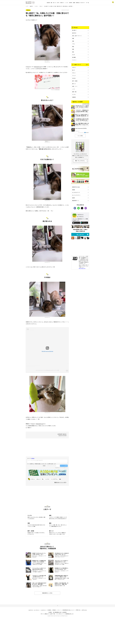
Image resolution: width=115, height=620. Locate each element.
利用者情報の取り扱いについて (68, 610)
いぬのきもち (43, 610)
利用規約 (54, 610)
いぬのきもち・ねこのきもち (33, 610)
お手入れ (74, 67)
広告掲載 (49, 610)
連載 (51, 2)
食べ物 (58, 2)
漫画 (73, 41)
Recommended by (81, 132)
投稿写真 (70, 2)
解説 (73, 52)
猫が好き (31, 6)
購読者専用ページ (75, 200)
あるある (74, 78)
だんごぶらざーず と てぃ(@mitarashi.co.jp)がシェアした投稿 (47, 370)
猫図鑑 (74, 2)
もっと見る (80, 135)
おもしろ (38, 479)
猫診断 (73, 197)
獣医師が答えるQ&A (76, 187)
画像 (73, 49)
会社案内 (50, 612)
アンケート (74, 60)
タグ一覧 (87, 2)
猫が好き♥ (74, 33)
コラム (73, 43)
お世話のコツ (62, 2)
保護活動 (74, 97)
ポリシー (59, 610)
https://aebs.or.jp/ (82, 268)
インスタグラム (54, 479)
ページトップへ (57, 605)
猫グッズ (74, 83)
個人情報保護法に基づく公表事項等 (59, 612)
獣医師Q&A (78, 2)
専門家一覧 (78, 610)
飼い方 (73, 70)
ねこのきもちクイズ (76, 192)
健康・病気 (74, 91)
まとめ (73, 54)
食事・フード (74, 86)
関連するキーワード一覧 (60, 482)
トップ (27, 6)
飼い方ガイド (83, 2)
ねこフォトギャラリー (76, 195)
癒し (43, 479)
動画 (60, 479)
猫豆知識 (48, 2)
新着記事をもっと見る (47, 593)
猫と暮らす (74, 30)
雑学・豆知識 (74, 81)
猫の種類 (74, 57)
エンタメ (66, 2)
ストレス (74, 75)
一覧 (86, 64)
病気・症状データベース (76, 35)
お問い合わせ (84, 610)
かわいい (41, 6)
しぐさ (73, 89)
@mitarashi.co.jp (47, 62)
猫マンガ (54, 2)
